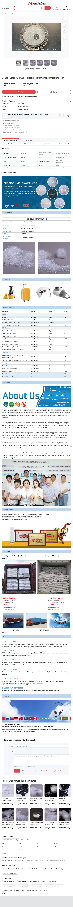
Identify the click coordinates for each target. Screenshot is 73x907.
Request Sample (32, 96)
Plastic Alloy (59, 869)
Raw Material (52, 882)
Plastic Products (36, 869)
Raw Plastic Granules (9, 886)
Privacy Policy (63, 900)
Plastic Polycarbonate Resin (11, 890)
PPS (37, 847)
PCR (3, 843)
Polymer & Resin (7, 869)
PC (37, 843)
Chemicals (9, 13)
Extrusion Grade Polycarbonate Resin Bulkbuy (35, 890)
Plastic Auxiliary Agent (22, 869)
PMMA (21, 850)
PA (20, 847)
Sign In (4, 132)
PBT (3, 847)
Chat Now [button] (55, 92)
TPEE (55, 847)
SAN (37, 850)
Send (17, 771)
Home (3, 13)
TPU (3, 850)
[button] (65, 143)
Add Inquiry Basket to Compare (36, 69)
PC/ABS (56, 843)
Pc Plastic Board (23, 886)
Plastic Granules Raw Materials (53, 886)
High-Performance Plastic (10, 873)
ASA (55, 850)
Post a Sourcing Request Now (53, 771)
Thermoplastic (49, 869)
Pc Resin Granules (36, 886)
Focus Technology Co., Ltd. (24, 900)
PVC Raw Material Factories (37, 882)
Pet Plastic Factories (9, 882)
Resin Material (22, 882)
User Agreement (46, 900)
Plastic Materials (28, 13)
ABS (20, 843)
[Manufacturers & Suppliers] (36, 3)
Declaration (55, 900)
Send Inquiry (19, 92)
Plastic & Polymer (18, 13)
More (3, 893)
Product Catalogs (27, 840)
